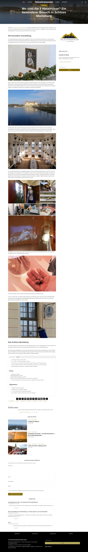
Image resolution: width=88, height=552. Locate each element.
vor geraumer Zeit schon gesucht (19, 27)
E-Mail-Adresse (11, 481)
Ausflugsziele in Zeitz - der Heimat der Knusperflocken (23, 502)
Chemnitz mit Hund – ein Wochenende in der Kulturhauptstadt (41, 434)
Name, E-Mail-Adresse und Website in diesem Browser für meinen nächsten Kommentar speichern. (26, 490)
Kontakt (71, 533)
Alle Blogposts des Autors (24, 412)
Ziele (24, 2)
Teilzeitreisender (44, 2)
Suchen (62, 543)
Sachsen (44, 5)
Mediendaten (53, 533)
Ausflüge (30, 2)
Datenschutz (35, 533)
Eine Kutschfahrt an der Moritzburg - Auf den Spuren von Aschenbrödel (27, 511)
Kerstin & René (40, 18)
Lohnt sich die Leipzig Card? (37, 446)
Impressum (17, 533)
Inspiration (64, 2)
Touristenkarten (41, 444)
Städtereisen (34, 444)
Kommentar (10, 465)
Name (9, 476)
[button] (17, 399)
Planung (57, 2)
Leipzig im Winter (33, 421)
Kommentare (56, 18)
